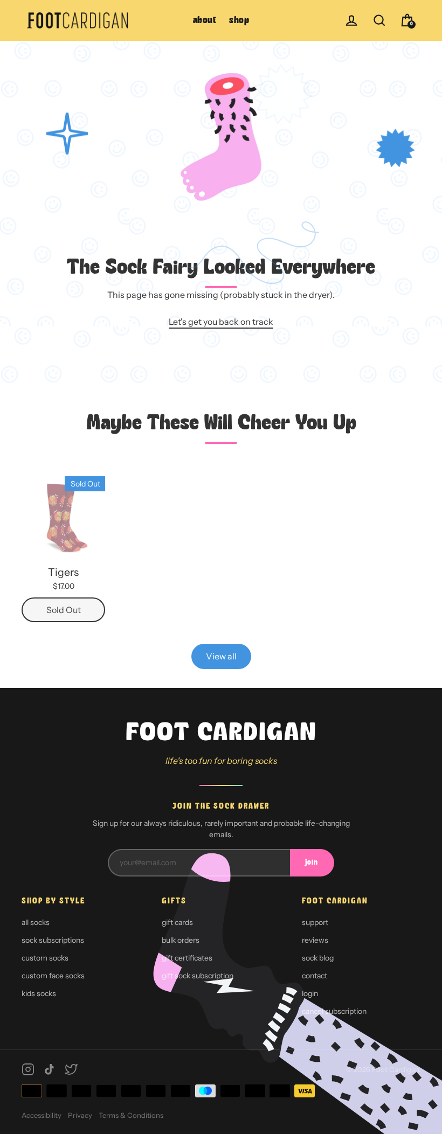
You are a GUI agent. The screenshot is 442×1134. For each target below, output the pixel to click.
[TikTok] (49, 1069)
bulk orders (180, 940)
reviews (315, 940)
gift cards (177, 922)
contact (314, 975)
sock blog (318, 958)
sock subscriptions (53, 940)
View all (221, 656)
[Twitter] (71, 1069)
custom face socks (53, 975)
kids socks (39, 993)
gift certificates (187, 958)
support (315, 922)
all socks (36, 922)
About (205, 21)
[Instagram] (28, 1069)
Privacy (80, 1115)
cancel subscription (334, 1011)
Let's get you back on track (221, 321)
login (310, 993)
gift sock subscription (197, 975)
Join (311, 863)
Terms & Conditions (131, 1115)
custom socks (45, 958)
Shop (239, 21)
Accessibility (41, 1115)
